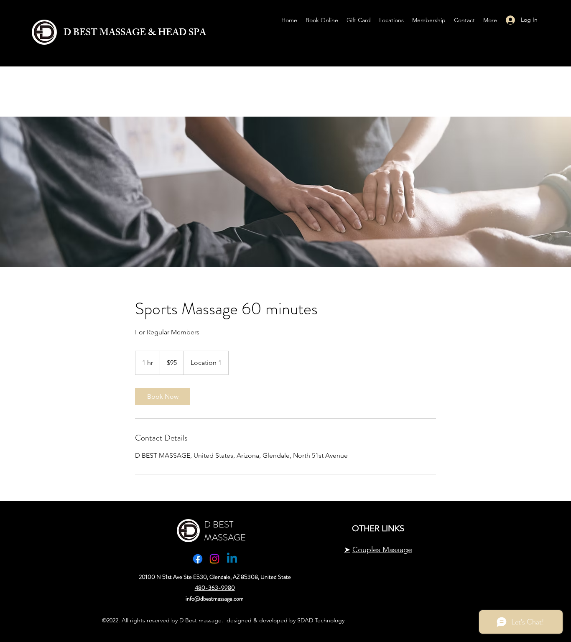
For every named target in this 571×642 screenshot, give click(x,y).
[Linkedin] (232, 559)
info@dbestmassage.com (215, 598)
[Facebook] (197, 559)
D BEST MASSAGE (225, 531)
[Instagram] (214, 559)
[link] (162, 396)
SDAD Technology (320, 620)
